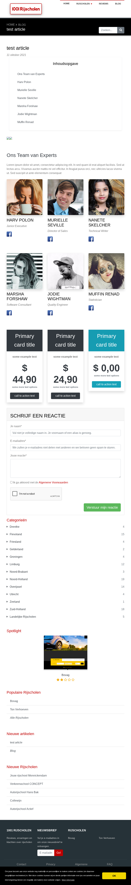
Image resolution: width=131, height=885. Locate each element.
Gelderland (16, 549)
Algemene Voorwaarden (53, 482)
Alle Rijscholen (19, 717)
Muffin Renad (25, 122)
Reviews (103, 4)
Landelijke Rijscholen (22, 616)
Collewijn (15, 800)
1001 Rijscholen (26, 9)
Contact (21, 864)
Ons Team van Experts (31, 74)
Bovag (14, 701)
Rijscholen (83, 4)
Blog (118, 4)
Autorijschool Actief (21, 808)
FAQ (109, 864)
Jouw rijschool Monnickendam (28, 775)
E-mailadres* (18, 440)
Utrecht (13, 594)
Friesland (15, 541)
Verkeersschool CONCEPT (26, 783)
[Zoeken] (120, 30)
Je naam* (16, 426)
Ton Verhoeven (19, 709)
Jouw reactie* (18, 455)
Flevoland (15, 534)
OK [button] (114, 875)
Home (66, 3)
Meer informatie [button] (68, 880)
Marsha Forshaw (27, 106)
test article (16, 742)
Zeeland (14, 601)
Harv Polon (24, 82)
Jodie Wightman (27, 114)
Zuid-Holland (17, 609)
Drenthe (14, 526)
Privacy (50, 864)
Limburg (14, 564)
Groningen (16, 556)
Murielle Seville (26, 90)
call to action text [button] (24, 395)
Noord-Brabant (18, 571)
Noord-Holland (18, 579)
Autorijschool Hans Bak (24, 792)
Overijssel (15, 586)
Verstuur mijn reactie (102, 507)
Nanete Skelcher (27, 98)
